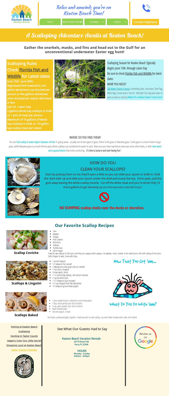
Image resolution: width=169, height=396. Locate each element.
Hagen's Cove (14, 340)
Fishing (15, 326)
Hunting (15, 336)
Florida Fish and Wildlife (138, 73)
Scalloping (24, 331)
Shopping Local (14, 345)
